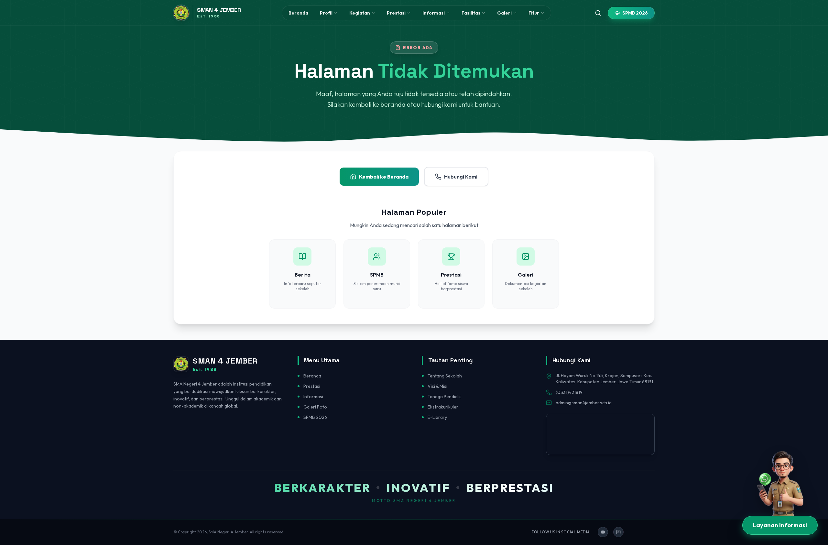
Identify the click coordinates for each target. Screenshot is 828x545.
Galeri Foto (315, 407)
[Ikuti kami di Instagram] (618, 532)
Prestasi (311, 386)
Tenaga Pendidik (444, 396)
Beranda (298, 13)
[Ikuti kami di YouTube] (603, 532)
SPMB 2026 (635, 13)
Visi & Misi (437, 386)
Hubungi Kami (460, 176)
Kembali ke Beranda (384, 176)
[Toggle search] (598, 13)
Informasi (313, 396)
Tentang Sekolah (445, 376)
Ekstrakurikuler (443, 407)
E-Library (437, 417)
